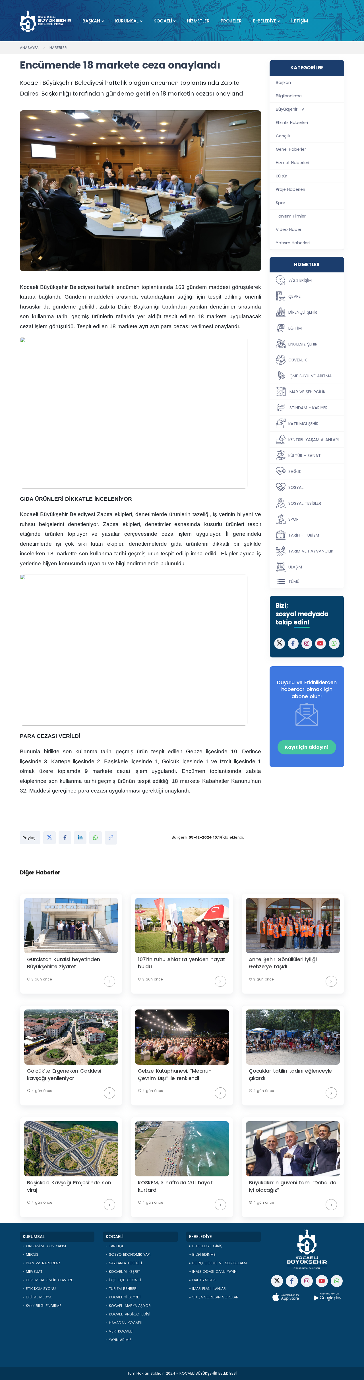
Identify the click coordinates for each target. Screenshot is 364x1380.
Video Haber (288, 229)
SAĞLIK (294, 471)
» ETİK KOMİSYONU (39, 1288)
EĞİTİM (295, 328)
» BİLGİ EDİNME (202, 1254)
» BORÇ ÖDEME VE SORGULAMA (218, 1263)
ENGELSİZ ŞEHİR (302, 344)
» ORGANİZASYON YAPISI (44, 1246)
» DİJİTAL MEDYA (37, 1297)
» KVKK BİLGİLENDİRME (42, 1305)
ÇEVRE (294, 296)
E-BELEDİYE (264, 21)
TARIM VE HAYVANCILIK (310, 551)
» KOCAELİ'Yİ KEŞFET (123, 1271)
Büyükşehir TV (290, 109)
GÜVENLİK (297, 360)
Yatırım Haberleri (293, 243)
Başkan (283, 82)
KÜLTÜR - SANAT (304, 455)
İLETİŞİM (299, 21)
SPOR (293, 519)
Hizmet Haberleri (292, 162)
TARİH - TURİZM (303, 535)
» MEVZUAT (32, 1271)
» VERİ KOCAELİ (119, 1331)
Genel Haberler (291, 149)
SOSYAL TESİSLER (304, 503)
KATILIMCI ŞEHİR (303, 424)
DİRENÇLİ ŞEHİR (302, 312)
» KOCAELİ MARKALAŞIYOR (128, 1305)
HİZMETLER (198, 21)
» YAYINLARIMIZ (118, 1339)
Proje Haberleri (290, 189)
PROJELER (231, 21)
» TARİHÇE (115, 1246)
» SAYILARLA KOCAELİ (124, 1263)
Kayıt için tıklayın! (307, 747)
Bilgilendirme (289, 96)
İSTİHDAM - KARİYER (308, 408)
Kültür (281, 176)
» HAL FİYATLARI (202, 1280)
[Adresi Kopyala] (111, 838)
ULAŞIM (295, 567)
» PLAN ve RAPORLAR (41, 1263)
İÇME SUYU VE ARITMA (310, 376)
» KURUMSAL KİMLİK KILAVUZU (48, 1280)
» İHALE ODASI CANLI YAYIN (213, 1271)
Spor (280, 203)
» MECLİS (30, 1254)
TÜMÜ (293, 581)
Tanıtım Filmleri (291, 216)
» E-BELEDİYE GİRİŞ (205, 1246)
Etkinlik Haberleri (292, 122)
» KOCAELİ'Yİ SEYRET (123, 1297)
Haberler (58, 47)
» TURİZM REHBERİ (121, 1288)
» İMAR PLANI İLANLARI (208, 1288)
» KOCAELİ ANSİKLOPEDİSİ (128, 1314)
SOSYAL (295, 487)
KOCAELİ (163, 21)
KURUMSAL (126, 21)
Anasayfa (29, 47)
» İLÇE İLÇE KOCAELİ (123, 1280)
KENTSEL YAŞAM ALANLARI (313, 439)
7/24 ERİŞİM (300, 280)
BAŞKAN (91, 21)
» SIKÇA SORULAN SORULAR (213, 1297)
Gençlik (283, 136)
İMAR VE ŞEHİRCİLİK (306, 392)
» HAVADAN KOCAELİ (124, 1322)
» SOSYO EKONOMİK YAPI (128, 1254)
